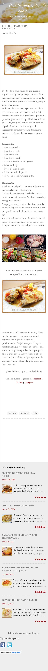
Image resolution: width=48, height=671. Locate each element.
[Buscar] (44, 5)
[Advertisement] (24, 440)
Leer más (40, 497)
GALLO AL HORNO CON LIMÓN (18, 505)
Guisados (12, 413)
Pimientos (24, 413)
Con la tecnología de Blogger (25, 633)
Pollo (35, 413)
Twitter (19, 382)
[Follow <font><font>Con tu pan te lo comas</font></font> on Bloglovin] (10, 653)
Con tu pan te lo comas (24, 8)
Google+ (29, 382)
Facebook (37, 379)
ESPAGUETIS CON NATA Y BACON (19, 600)
